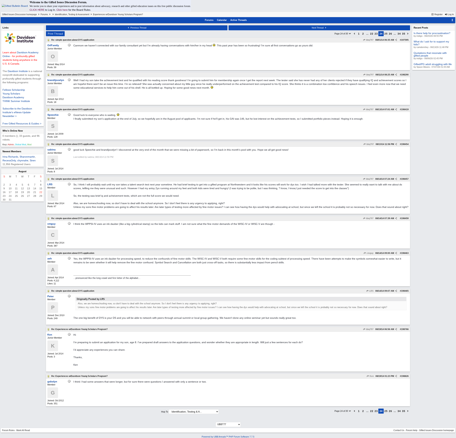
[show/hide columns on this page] (452, 20)
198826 (405, 376)
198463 (405, 253)
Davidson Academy (13, 97)
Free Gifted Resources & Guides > (21, 123)
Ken (371, 376)
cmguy (370, 253)
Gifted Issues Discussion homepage (19, 14)
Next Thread (318, 28)
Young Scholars (11, 93)
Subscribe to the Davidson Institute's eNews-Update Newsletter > (17, 112)
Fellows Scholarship (13, 89)
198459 (405, 218)
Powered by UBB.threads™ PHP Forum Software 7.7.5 (228, 437)
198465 (405, 291)
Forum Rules (8, 430)
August (22, 171)
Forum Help (411, 430)
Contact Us (398, 430)
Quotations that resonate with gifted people (430, 54)
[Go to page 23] (354, 33)
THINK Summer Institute (16, 101)
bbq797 (370, 40)
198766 (405, 329)
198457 (405, 179)
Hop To (164, 412)
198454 (405, 144)
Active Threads (238, 20)
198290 (405, 74)
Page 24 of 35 (342, 33)
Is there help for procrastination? (432, 33)
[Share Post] (396, 40)
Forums (44, 14)
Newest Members (11, 151)
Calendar (222, 20)
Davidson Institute (18, 71)
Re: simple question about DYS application (72, 40)
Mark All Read (23, 430)
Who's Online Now (12, 130)
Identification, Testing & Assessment (72, 14)
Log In (450, 14)
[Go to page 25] (408, 33)
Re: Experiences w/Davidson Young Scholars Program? (79, 329)
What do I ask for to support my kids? (431, 43)
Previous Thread (138, 28)
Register (438, 14)
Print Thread (55, 33)
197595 (405, 40)
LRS (371, 291)
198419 (405, 109)
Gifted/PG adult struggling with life (433, 64)
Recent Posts (421, 27)
